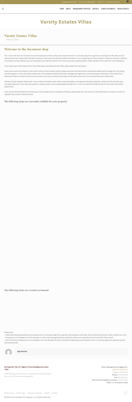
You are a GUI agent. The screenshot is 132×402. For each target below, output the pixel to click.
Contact (55, 393)
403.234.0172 (123, 377)
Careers (47, 393)
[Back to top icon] (125, 393)
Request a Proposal (35, 393)
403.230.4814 (123, 380)
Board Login (21, 393)
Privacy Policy (9, 393)
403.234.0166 (123, 375)
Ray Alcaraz (22, 351)
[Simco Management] (3, 9)
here (112, 383)
